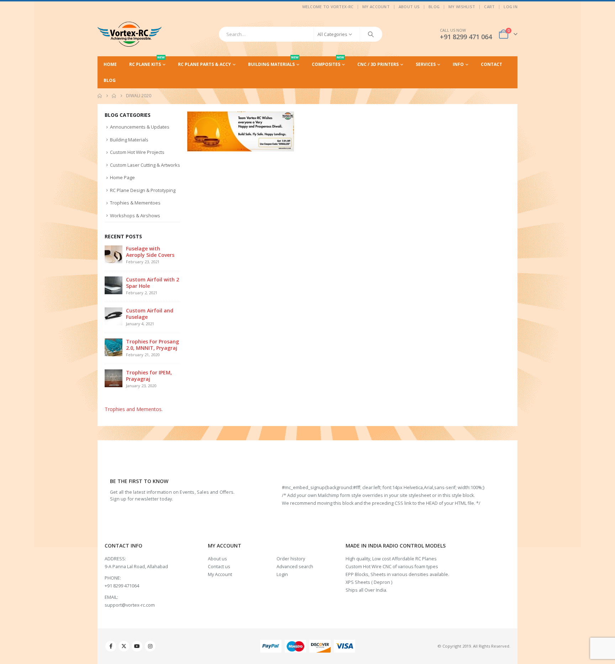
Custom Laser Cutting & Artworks (145, 165)
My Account (376, 6)
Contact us (219, 567)
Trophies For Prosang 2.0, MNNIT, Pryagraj (152, 344)
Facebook (110, 646)
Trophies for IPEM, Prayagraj (149, 375)
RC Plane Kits (147, 61)
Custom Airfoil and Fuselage (149, 313)
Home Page (122, 177)
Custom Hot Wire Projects (137, 152)
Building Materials (273, 61)
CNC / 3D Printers (378, 64)
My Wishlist (461, 6)
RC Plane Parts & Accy (204, 64)
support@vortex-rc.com (130, 605)
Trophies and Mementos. (134, 409)
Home (110, 64)
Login (282, 574)
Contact (491, 64)
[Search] (371, 34)
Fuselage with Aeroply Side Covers (150, 251)
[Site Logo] (130, 34)
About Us (409, 6)
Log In (510, 6)
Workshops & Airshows (135, 215)
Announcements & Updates (139, 127)
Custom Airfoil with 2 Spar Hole (152, 282)
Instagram (150, 646)
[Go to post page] (113, 253)
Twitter (124, 646)
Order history (291, 559)
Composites (328, 61)
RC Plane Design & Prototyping (142, 190)
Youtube (137, 646)
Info (458, 64)
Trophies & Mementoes (135, 202)
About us (217, 559)
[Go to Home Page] (100, 96)
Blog (434, 6)
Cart (489, 6)
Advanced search (295, 567)
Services (426, 64)
